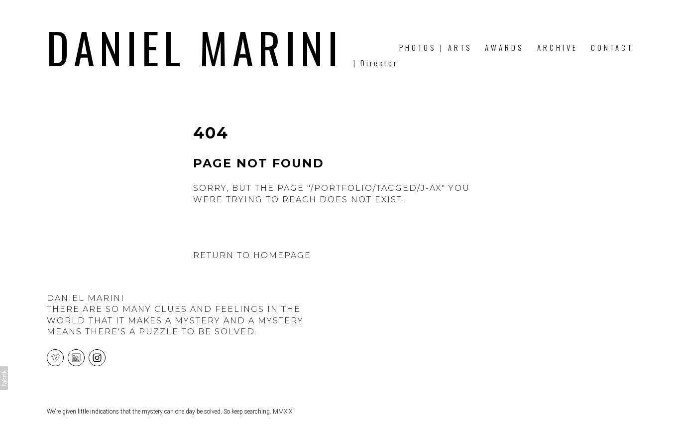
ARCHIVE (557, 47)
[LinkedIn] (76, 357)
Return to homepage (252, 255)
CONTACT (612, 47)
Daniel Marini (85, 298)
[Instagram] (97, 357)
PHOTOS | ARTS (435, 47)
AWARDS (504, 47)
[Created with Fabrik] (4, 378)
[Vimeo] (55, 357)
